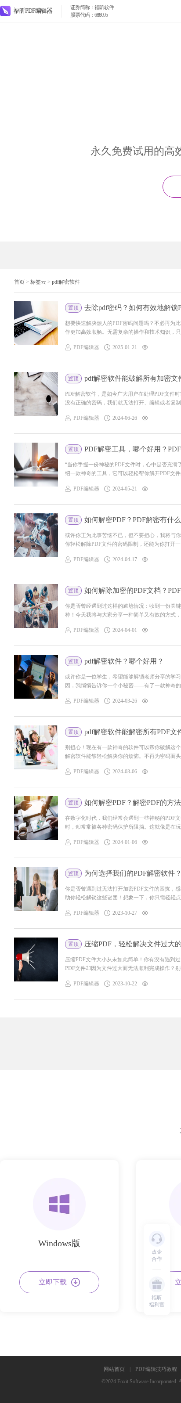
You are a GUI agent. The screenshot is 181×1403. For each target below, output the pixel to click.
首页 (19, 282)
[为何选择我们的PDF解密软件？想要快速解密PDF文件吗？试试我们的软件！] (36, 893)
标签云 (38, 282)
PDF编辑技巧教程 (156, 1369)
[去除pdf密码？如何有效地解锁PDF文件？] (36, 327)
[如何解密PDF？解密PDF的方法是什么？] (36, 822)
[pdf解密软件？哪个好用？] (36, 681)
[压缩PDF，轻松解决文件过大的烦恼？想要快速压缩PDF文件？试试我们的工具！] (36, 964)
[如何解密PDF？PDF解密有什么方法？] (36, 539)
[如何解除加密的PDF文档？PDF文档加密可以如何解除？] (36, 610)
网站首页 (114, 1369)
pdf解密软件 (66, 282)
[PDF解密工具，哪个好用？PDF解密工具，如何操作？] (36, 469)
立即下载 (53, 1282)
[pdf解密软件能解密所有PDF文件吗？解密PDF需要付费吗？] (36, 751)
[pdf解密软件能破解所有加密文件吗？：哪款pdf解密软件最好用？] (36, 398)
